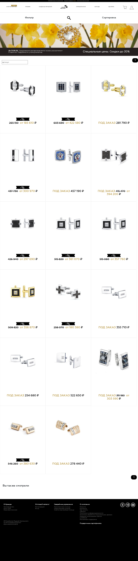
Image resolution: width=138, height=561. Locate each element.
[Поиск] (69, 18)
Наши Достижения (10, 510)
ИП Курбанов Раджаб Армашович (16, 521)
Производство (9, 507)
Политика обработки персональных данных (96, 515)
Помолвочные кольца (62, 507)
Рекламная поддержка (88, 519)
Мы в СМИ (7, 508)
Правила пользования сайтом (91, 516)
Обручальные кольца (62, 508)
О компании (85, 504)
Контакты (83, 508)
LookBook (83, 518)
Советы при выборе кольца (64, 510)
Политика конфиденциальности (91, 513)
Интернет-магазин (11, 6)
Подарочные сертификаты (91, 523)
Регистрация (40, 507)
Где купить (111, 6)
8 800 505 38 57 (50, 0)
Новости (83, 507)
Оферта (83, 511)
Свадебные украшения (45, 6)
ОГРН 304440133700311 (12, 522)
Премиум (27, 6)
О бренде (97, 6)
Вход (37, 508)
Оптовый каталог (81, 6)
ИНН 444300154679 (11, 524)
